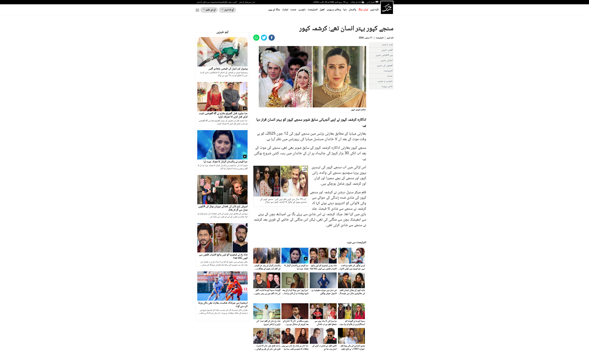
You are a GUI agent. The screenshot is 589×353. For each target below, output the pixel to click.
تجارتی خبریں (386, 60)
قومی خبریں (387, 50)
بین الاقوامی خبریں (384, 55)
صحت (293, 10)
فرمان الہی (370, 2)
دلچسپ (302, 10)
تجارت (285, 10)
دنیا (345, 10)
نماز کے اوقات (355, 2)
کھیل (322, 10)
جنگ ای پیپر (274, 10)
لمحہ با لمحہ (387, 45)
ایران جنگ (363, 10)
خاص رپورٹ (387, 86)
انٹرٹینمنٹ (313, 10)
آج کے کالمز (210, 10)
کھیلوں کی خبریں (385, 66)
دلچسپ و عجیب (385, 81)
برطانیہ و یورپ (334, 10)
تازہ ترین (374, 10)
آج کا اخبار (229, 10)
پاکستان (352, 10)
